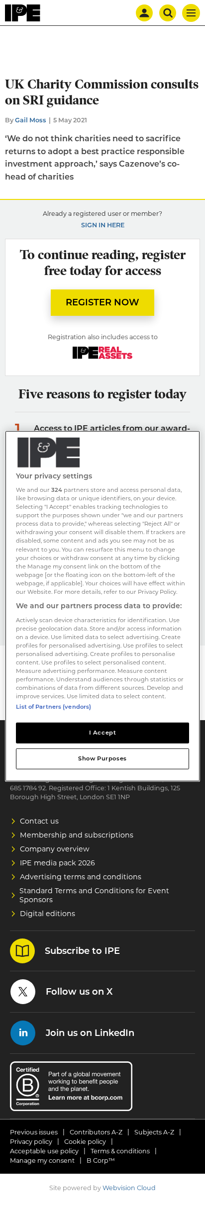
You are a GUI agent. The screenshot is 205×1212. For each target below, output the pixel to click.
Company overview (55, 848)
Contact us (39, 821)
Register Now (102, 302)
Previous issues (34, 1132)
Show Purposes (102, 758)
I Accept (102, 732)
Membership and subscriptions (76, 835)
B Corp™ (101, 1160)
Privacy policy (31, 1141)
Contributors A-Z (96, 1132)
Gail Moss (30, 120)
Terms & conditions (120, 1151)
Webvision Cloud (129, 1188)
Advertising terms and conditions (80, 876)
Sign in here (102, 225)
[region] (102, 605)
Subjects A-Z (154, 1132)
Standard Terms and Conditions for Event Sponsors (94, 895)
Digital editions (47, 913)
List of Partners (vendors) (53, 706)
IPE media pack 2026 (57, 862)
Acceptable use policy (44, 1151)
